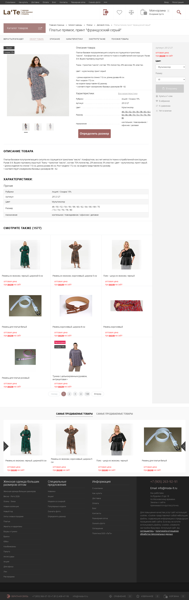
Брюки (6, 536)
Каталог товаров (17, 28)
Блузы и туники (10, 531)
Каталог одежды (75, 25)
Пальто (7, 551)
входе (10, 284)
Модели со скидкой (56, 501)
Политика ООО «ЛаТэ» (102, 533)
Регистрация (178, 2)
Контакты (64, 2)
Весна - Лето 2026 (11, 496)
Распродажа (9, 576)
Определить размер (57, 516)
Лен (5, 571)
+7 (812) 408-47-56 (60, 596)
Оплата (46, 2)
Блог (54, 2)
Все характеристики (127, 93)
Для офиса (8, 566)
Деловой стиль (103, 25)
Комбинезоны (10, 546)
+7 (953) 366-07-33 (41, 596)
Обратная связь (19, 596)
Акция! (6, 561)
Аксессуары (9, 556)
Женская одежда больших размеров (20, 491)
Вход (166, 2)
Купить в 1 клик (166, 96)
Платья (89, 25)
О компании (10, 2)
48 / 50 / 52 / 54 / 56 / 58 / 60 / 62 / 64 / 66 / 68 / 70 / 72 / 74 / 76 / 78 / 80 (136, 114)
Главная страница (56, 25)
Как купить (23, 2)
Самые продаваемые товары (74, 413)
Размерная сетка (78, 2)
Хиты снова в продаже (13, 516)
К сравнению (164, 105)
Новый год (8, 511)
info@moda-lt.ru (167, 488)
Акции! (51, 496)
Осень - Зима (10, 501)
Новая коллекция (11, 506)
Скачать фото (94, 2)
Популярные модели (57, 506)
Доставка (35, 2)
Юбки (6, 541)
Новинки (51, 491)
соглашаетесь (147, 530)
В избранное (164, 100)
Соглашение (97, 528)
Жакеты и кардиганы (13, 526)
